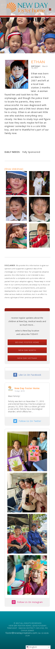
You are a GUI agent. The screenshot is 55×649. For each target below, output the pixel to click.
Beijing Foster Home (27, 342)
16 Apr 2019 (20, 391)
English (33, 647)
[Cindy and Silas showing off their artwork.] (27, 451)
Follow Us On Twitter (30, 421)
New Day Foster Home (27, 388)
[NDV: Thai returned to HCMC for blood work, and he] (27, 534)
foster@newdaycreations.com (21, 632)
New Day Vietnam (27, 358)
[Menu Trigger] (50, 9)
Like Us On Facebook (30, 374)
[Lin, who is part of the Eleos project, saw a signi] (27, 492)
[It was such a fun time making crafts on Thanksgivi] (27, 575)
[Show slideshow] (14, 168)
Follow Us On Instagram (30, 602)
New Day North (27, 350)
